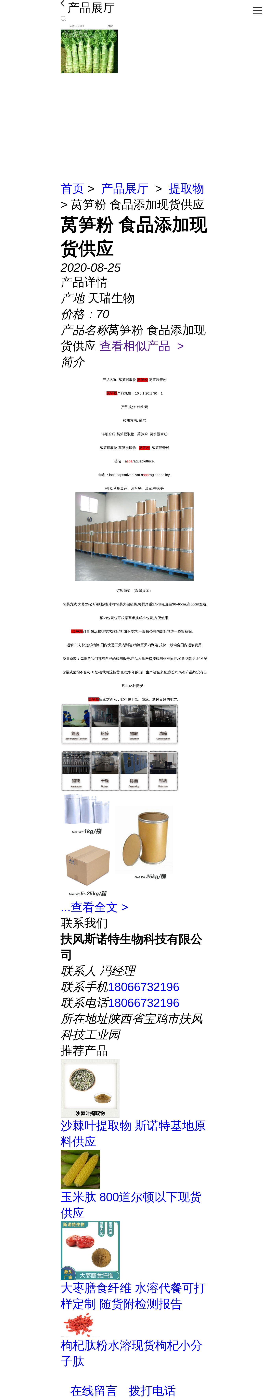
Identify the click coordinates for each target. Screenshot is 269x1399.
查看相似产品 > (141, 346)
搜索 (110, 25)
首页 (72, 188)
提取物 (186, 188)
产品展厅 (124, 188)
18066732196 (143, 986)
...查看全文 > (94, 907)
